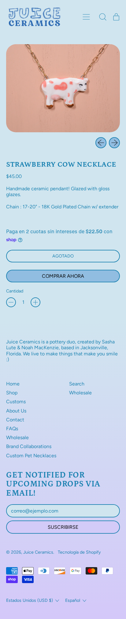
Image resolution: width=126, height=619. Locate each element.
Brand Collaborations (28, 446)
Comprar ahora (63, 276)
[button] (102, 17)
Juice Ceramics (38, 552)
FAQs (12, 428)
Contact (15, 420)
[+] (35, 302)
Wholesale (17, 437)
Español (72, 600)
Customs (16, 401)
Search (76, 384)
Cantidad (14, 291)
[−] (11, 302)
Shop (11, 393)
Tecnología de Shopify (79, 552)
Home (13, 384)
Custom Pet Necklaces (31, 455)
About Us (16, 411)
